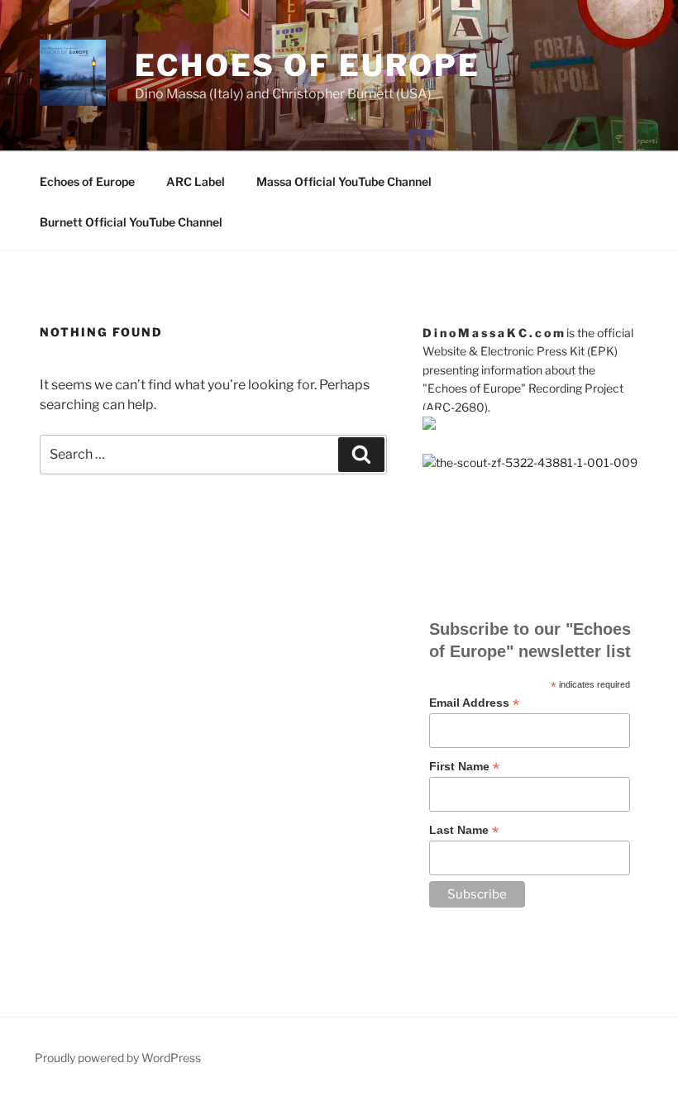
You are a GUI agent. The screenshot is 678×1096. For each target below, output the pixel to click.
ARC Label (195, 181)
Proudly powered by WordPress (118, 1058)
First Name (464, 766)
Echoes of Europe (307, 65)
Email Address (474, 703)
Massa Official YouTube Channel (344, 181)
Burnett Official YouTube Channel (131, 222)
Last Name (464, 830)
